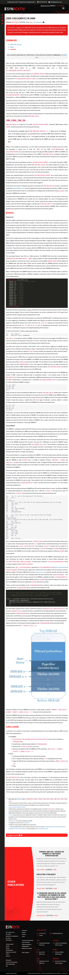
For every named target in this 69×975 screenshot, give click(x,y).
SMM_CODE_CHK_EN (15, 45)
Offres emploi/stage (10, 964)
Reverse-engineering (26, 944)
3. (6, 807)
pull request (13, 821)
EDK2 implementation (60, 567)
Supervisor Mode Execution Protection (17, 807)
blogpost (14, 188)
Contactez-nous (65, 973)
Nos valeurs (8, 934)
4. (6, 809)
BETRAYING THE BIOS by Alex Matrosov (17, 829)
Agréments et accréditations (12, 936)
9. (6, 827)
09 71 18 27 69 (43, 2)
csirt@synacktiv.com (56, 2)
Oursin (23, 936)
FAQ (7, 966)
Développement (9, 950)
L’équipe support (9, 944)
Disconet (24, 934)
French (52, 6)
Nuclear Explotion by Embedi (41, 829)
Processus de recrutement (11, 962)
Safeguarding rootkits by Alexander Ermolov (56, 827)
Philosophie (8, 960)
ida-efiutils (19, 799)
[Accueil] (15, 9)
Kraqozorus (24, 930)
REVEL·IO (8, 956)
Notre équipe (9, 940)
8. (6, 825)
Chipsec (10, 815)
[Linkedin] (2, 23)
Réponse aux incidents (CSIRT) (11, 953)
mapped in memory (40, 572)
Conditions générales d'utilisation (33, 973)
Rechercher (45, 6)
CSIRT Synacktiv (25, 952)
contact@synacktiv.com (57, 933)
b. (9, 826)
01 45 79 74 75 (42, 933)
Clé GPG (41, 935)
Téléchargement (38, 22)
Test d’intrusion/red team (27, 940)
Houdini (23, 932)
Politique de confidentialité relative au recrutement (51, 973)
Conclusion (13, 49)
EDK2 (58, 483)
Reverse (7, 948)
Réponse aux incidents (27, 948)
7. (6, 823)
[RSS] (2, 15)
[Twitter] (2, 20)
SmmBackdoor (26, 823)
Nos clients (8, 938)
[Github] (2, 17)
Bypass (12, 47)
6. (6, 821)
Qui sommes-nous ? (10, 932)
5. (6, 815)
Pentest (7, 946)
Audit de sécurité (25, 942)
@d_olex (22, 188)
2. (6, 803)
